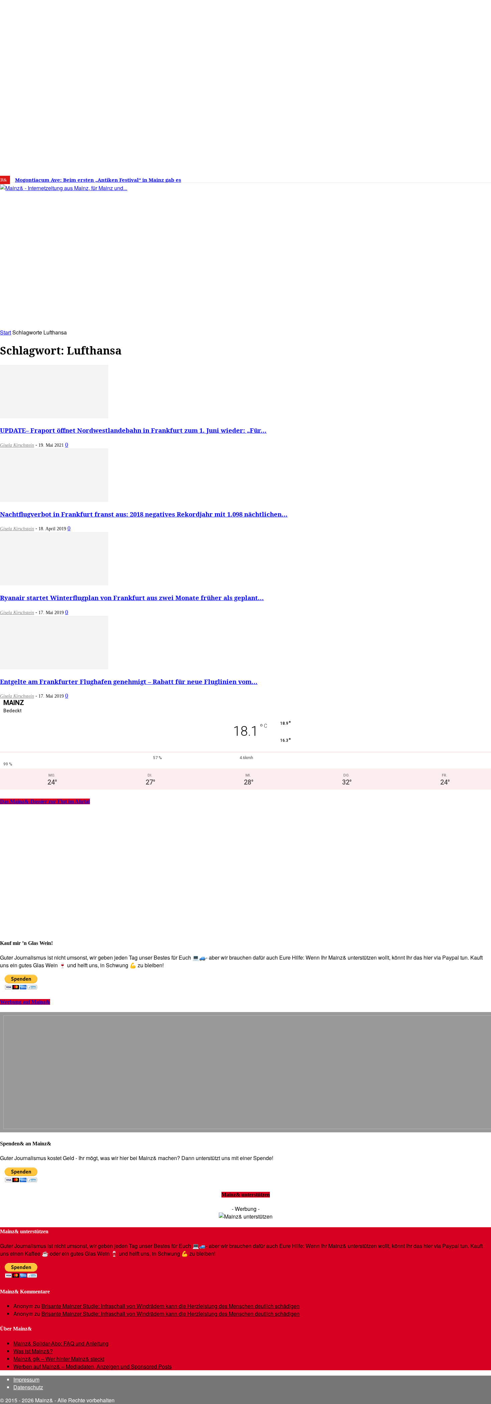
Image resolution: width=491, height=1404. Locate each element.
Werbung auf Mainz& (25, 1002)
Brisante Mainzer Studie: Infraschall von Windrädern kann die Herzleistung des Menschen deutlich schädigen (170, 1306)
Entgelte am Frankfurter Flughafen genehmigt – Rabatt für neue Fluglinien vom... (129, 681)
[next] (231, 180)
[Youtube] (428, 177)
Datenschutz (28, 1387)
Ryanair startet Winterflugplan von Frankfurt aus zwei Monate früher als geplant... (132, 597)
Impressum (26, 1379)
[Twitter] (418, 177)
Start (5, 332)
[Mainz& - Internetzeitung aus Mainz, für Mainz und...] (102, 239)
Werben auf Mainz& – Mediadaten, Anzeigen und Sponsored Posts (92, 1366)
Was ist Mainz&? (33, 1351)
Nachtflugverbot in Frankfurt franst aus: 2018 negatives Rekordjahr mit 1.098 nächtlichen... (144, 514)
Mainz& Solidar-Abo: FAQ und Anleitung (61, 1343)
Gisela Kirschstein (17, 445)
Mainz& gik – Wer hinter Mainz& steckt (58, 1359)
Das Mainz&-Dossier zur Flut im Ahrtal (45, 801)
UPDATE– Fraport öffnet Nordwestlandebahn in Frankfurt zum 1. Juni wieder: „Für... (133, 430)
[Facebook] (398, 177)
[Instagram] (408, 177)
